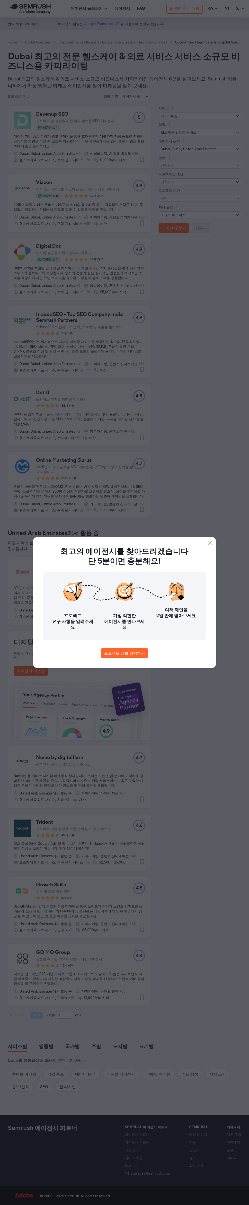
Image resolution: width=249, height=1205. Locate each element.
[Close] (210, 543)
